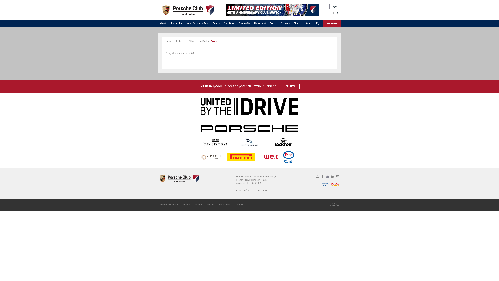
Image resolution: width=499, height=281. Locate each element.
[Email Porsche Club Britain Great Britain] (337, 176)
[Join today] (332, 23)
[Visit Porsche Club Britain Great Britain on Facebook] (322, 176)
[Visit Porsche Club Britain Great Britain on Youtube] (327, 176)
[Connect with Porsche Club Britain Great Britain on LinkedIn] (332, 176)
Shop (308, 23)
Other (191, 41)
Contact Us (266, 190)
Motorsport (260, 23)
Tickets (297, 23)
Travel (273, 23)
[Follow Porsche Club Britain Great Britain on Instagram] (317, 176)
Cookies (210, 204)
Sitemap (240, 204)
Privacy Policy (225, 204)
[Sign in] (334, 6)
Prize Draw (229, 23)
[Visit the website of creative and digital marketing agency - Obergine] (334, 204)
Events (216, 23)
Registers (180, 41)
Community (244, 23)
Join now (290, 86)
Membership (176, 23)
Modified (202, 41)
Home (168, 41)
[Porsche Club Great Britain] (188, 10)
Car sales (285, 23)
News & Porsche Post (198, 23)
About (163, 23)
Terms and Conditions (192, 204)
